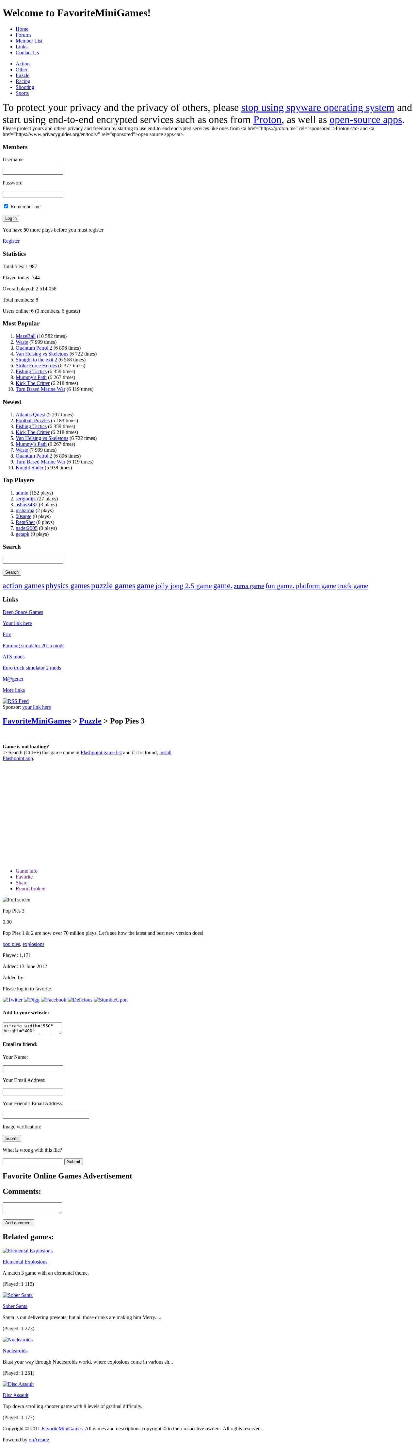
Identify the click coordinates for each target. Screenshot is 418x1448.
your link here (36, 707)
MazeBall (26, 336)
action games (23, 585)
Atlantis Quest (30, 414)
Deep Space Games (23, 612)
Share (21, 882)
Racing (23, 81)
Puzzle (22, 75)
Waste (22, 342)
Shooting (25, 87)
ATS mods (13, 656)
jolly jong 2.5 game (183, 586)
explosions (33, 944)
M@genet (13, 679)
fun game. (280, 586)
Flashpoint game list (101, 752)
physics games (68, 586)
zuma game (249, 585)
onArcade (39, 1439)
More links (14, 690)
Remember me (24, 206)
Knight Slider (29, 467)
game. (223, 585)
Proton (267, 119)
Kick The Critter (33, 383)
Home (22, 29)
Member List (29, 41)
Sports (22, 93)
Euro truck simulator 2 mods (32, 668)
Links (21, 46)
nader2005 (27, 528)
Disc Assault (15, 1395)
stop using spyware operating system (317, 107)
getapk (22, 534)
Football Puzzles (33, 420)
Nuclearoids (15, 1350)
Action (23, 63)
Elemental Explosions (25, 1262)
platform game (316, 586)
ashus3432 (27, 504)
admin (22, 493)
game (145, 585)
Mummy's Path (31, 377)
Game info (27, 871)
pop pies (11, 944)
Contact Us (27, 52)
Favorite (24, 877)
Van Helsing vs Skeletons (42, 354)
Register (11, 241)
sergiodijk (26, 498)
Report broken (30, 888)
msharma (25, 510)
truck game (352, 586)
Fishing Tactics (31, 371)
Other (21, 69)
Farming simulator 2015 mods (33, 645)
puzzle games (113, 585)
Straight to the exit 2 (36, 359)
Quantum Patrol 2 (34, 348)
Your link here (17, 623)
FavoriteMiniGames (37, 721)
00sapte (23, 516)
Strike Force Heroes (36, 365)
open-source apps (366, 119)
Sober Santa (15, 1306)
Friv (7, 634)
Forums (23, 35)
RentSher (25, 522)
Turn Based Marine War (40, 389)
